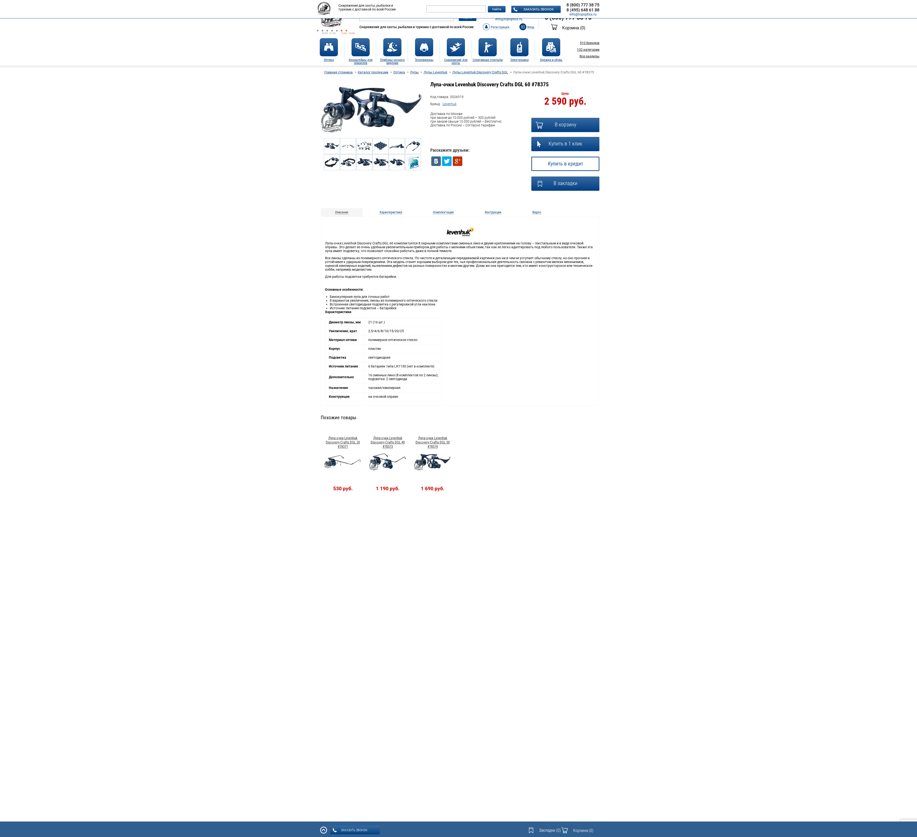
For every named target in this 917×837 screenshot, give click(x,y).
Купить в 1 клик (565, 144)
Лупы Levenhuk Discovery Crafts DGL (480, 72)
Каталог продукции (373, 72)
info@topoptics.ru (508, 19)
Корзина (573, 27)
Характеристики (390, 212)
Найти (496, 9)
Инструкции (493, 212)
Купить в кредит (565, 164)
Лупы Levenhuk (435, 72)
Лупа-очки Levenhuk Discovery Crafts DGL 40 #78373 (388, 442)
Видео (536, 212)
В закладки (565, 183)
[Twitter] (447, 161)
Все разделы (589, 56)
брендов (589, 43)
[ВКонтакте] (436, 161)
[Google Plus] (457, 161)
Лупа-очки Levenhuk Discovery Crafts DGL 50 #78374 (433, 442)
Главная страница (338, 72)
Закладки (550, 830)
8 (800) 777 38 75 (582, 4)
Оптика (399, 72)
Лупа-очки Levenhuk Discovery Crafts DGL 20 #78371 (343, 442)
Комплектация (443, 212)
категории (588, 50)
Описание (341, 212)
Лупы (414, 72)
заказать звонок (538, 9)
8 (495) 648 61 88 (582, 9)
